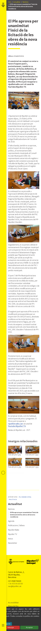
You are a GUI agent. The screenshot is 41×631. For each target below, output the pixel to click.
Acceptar (29, 627)
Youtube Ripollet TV (17, 426)
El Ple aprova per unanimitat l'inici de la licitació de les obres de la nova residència (24, 514)
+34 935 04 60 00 (15, 584)
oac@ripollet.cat (14, 586)
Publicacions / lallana (16, 525)
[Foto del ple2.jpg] (15, 449)
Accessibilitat (13, 603)
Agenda (11, 521)
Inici (9, 2)
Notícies (25, 2)
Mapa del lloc (13, 606)
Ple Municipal (25, 497)
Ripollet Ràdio (13, 530)
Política (13, 499)
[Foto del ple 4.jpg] (15, 462)
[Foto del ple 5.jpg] (32, 462)
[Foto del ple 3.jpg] (32, 449)
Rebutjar (11, 627)
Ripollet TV (12, 534)
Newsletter (12, 543)
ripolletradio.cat (15, 424)
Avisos (10, 539)
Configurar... (6, 624)
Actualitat (16, 2)
